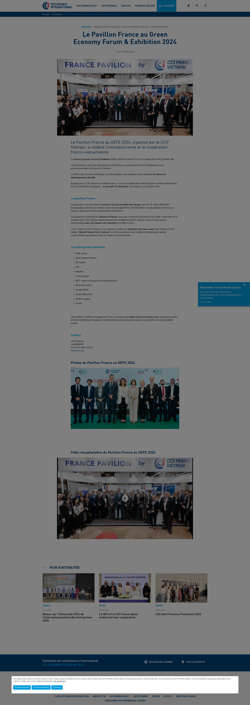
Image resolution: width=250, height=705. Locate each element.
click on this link (59, 681)
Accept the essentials (41, 687)
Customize (57, 687)
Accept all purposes (22, 687)
